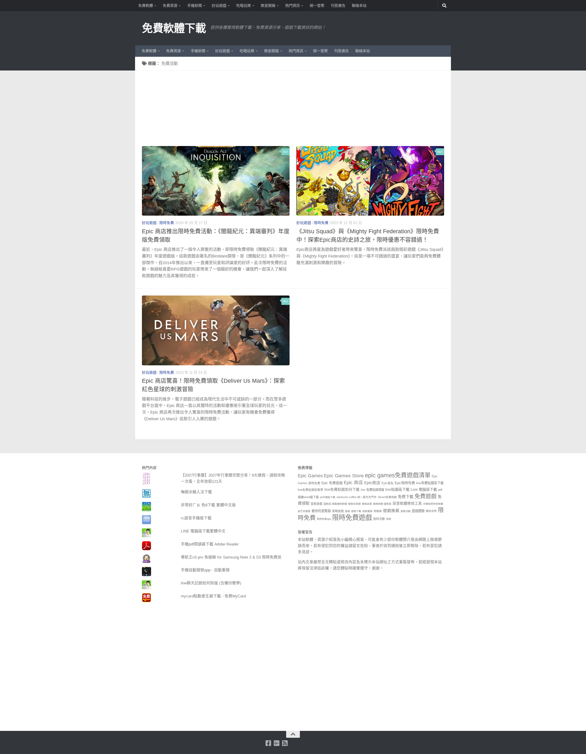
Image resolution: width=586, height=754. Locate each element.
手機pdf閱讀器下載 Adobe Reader (210, 544)
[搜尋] (444, 5)
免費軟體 (145, 6)
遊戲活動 (406, 511)
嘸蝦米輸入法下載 (196, 492)
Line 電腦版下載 (424, 489)
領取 (388, 519)
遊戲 (347, 511)
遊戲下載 (356, 511)
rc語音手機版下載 (196, 518)
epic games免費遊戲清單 (398, 475)
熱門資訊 (292, 6)
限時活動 (379, 519)
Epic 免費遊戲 (332, 483)
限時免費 (166, 223)
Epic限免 (387, 483)
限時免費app (324, 519)
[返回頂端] (293, 734)
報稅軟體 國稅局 (382, 503)
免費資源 (170, 6)
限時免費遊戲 (352, 517)
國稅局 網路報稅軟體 (335, 503)
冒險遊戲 (317, 503)
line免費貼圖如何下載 (342, 489)
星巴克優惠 (304, 511)
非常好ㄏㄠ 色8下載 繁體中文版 (208, 505)
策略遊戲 (338, 511)
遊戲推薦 (391, 510)
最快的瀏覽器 (321, 511)
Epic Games (310, 475)
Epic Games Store (344, 475)
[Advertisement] (296, 112)
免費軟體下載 (174, 28)
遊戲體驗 (418, 511)
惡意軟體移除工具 (407, 503)
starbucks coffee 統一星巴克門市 (356, 497)
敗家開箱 (268, 6)
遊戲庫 (378, 511)
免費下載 (405, 496)
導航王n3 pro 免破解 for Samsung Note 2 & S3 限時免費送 (231, 557)
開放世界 (431, 511)
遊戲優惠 (367, 511)
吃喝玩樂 (243, 6)
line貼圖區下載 (397, 489)
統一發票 (317, 6)
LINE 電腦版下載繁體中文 (203, 531)
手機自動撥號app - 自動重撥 (205, 570)
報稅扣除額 (354, 503)
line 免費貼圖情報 (372, 489)
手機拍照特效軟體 (433, 503)
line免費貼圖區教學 (310, 489)
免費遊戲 (426, 496)
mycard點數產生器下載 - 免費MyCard (213, 596)
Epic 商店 (353, 482)
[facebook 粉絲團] (268, 743)
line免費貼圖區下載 (430, 483)
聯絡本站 (359, 6)
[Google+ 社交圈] (277, 743)
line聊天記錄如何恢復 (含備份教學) (211, 583)
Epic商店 (372, 482)
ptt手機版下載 (327, 497)
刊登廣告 (338, 6)
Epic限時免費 (405, 483)
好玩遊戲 (219, 6)
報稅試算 (367, 503)
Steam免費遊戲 (387, 497)
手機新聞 (194, 6)
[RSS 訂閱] (285, 743)
